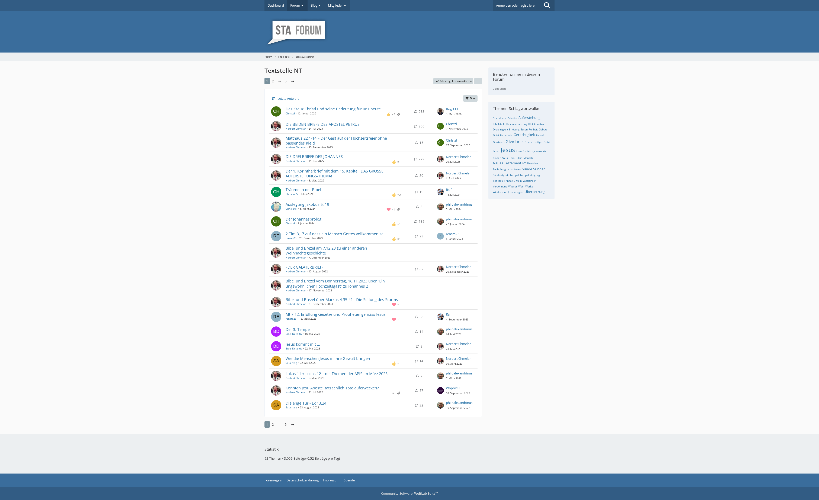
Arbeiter (512, 118)
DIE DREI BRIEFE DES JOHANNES (314, 156)
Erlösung (514, 129)
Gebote (543, 129)
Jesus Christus (524, 151)
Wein (521, 186)
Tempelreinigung (530, 175)
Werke (529, 186)
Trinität (508, 181)
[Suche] (547, 5)
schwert (516, 169)
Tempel (514, 175)
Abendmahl (500, 118)
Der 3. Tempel (298, 329)
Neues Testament (507, 163)
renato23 (291, 238)
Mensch (528, 158)
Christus (539, 124)
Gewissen (498, 142)
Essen (524, 129)
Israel (496, 151)
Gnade (529, 142)
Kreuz (505, 158)
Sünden (539, 169)
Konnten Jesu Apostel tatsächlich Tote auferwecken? (332, 387)
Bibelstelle (499, 124)
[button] (478, 81)
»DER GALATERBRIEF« (305, 267)
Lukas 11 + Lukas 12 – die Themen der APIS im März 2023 (337, 373)
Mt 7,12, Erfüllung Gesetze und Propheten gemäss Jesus (336, 314)
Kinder (497, 158)
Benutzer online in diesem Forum (516, 77)
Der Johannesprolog (303, 219)
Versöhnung (500, 186)
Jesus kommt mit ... (303, 344)
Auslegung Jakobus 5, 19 (307, 204)
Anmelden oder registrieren (516, 5)
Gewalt (540, 135)
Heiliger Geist (542, 142)
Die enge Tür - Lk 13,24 (306, 403)
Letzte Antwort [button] (288, 98)
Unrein (518, 181)
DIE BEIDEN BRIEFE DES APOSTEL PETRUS (323, 124)
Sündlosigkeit (501, 175)
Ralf (449, 189)
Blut (530, 124)
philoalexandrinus (459, 204)
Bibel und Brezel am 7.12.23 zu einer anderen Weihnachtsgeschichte (326, 251)
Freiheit (533, 129)
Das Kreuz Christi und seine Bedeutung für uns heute (333, 108)
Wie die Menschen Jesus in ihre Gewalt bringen (328, 358)
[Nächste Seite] (292, 81)
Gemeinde (506, 135)
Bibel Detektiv (294, 334)
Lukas (519, 158)
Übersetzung (534, 191)
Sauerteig (291, 363)
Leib (512, 158)
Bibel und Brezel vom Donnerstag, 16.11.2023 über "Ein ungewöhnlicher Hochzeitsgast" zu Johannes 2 (335, 283)
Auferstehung (529, 117)
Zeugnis (518, 192)
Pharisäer (532, 163)
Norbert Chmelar (296, 128)
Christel (290, 113)
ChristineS (292, 194)
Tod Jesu (498, 181)
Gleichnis (514, 141)
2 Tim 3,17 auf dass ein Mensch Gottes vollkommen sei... (337, 233)
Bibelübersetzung (516, 124)
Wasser (512, 186)
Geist (496, 135)
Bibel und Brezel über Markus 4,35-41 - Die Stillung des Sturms (342, 299)
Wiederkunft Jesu (503, 192)
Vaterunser (529, 181)
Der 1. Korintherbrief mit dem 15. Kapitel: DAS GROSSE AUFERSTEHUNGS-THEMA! (334, 173)
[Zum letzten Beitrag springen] (440, 111)
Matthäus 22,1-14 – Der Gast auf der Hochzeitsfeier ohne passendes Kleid (336, 141)
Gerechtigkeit (524, 134)
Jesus (508, 150)
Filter (473, 98)
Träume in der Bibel (303, 189)
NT (524, 163)
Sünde (527, 169)
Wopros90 (453, 388)
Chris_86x (291, 209)
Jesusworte (540, 151)
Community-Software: (409, 493)
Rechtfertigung (501, 169)
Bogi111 (452, 109)
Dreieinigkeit (500, 129)
